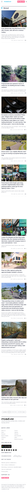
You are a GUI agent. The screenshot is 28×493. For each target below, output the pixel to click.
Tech (2, 439)
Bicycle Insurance (19, 439)
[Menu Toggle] (2, 1)
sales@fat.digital (17, 467)
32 (20, 411)
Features (3, 437)
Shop (16, 437)
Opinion (16, 432)
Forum (16, 430)
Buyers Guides (4, 435)
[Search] (26, 1)
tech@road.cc (12, 464)
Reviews (3, 434)
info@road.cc (13, 462)
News (2, 432)
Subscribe (21, 1)
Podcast (16, 434)
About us (3, 430)
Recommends (18, 435)
